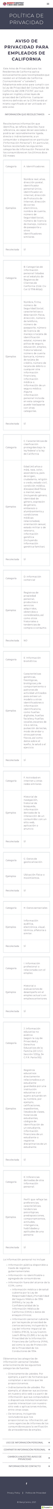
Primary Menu (48, 4)
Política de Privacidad (35, 1493)
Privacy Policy (13, 1493)
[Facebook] (26, 1484)
